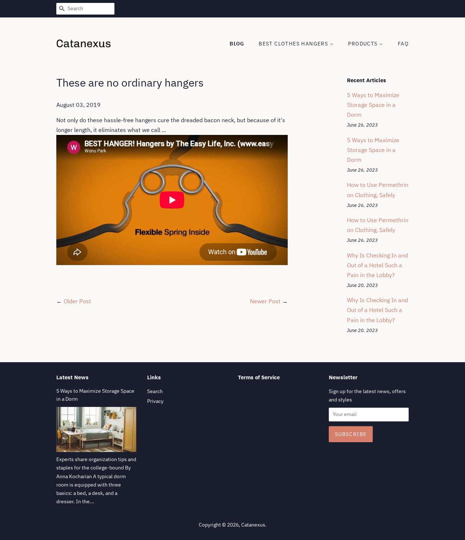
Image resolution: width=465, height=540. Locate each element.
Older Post (77, 301)
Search (155, 391)
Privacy (155, 401)
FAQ (403, 43)
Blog (237, 43)
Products (363, 43)
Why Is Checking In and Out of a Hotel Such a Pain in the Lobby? (377, 265)
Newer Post (265, 301)
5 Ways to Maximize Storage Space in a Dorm (373, 104)
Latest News (72, 377)
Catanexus (253, 524)
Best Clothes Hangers (294, 43)
